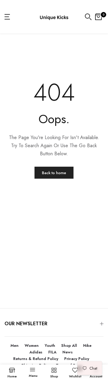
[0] (98, 16)
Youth (50, 345)
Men (14, 345)
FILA (52, 352)
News (67, 352)
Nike (87, 345)
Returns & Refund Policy (35, 359)
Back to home (54, 173)
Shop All (69, 345)
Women (32, 345)
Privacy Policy (76, 359)
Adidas (35, 352)
